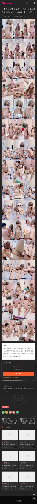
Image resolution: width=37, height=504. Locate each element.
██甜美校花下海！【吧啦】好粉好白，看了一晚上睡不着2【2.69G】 (27, 421)
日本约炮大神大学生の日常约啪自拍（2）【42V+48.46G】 (9, 445)
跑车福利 (16, 16)
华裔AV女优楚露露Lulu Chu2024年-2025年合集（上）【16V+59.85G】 (27, 465)
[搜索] (27, 3)
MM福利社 (18, 501)
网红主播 (5, 407)
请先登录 (18, 373)
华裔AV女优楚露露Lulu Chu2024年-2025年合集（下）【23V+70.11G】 (27, 486)
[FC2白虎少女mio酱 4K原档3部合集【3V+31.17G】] (10, 456)
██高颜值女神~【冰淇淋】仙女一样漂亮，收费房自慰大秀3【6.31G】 (9, 421)
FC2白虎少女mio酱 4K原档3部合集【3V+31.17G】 (9, 465)
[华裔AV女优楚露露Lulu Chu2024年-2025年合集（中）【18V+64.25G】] (10, 477)
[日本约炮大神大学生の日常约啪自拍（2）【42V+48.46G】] (10, 435)
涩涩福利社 (8, 3)
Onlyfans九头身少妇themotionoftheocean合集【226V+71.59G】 (27, 445)
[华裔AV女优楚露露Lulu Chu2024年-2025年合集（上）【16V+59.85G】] (27, 456)
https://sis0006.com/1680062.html (15, 388)
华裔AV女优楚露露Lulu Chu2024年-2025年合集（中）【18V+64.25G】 (9, 486)
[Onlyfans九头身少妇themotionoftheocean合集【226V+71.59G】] (27, 435)
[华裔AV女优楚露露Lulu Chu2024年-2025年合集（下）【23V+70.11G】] (27, 477)
